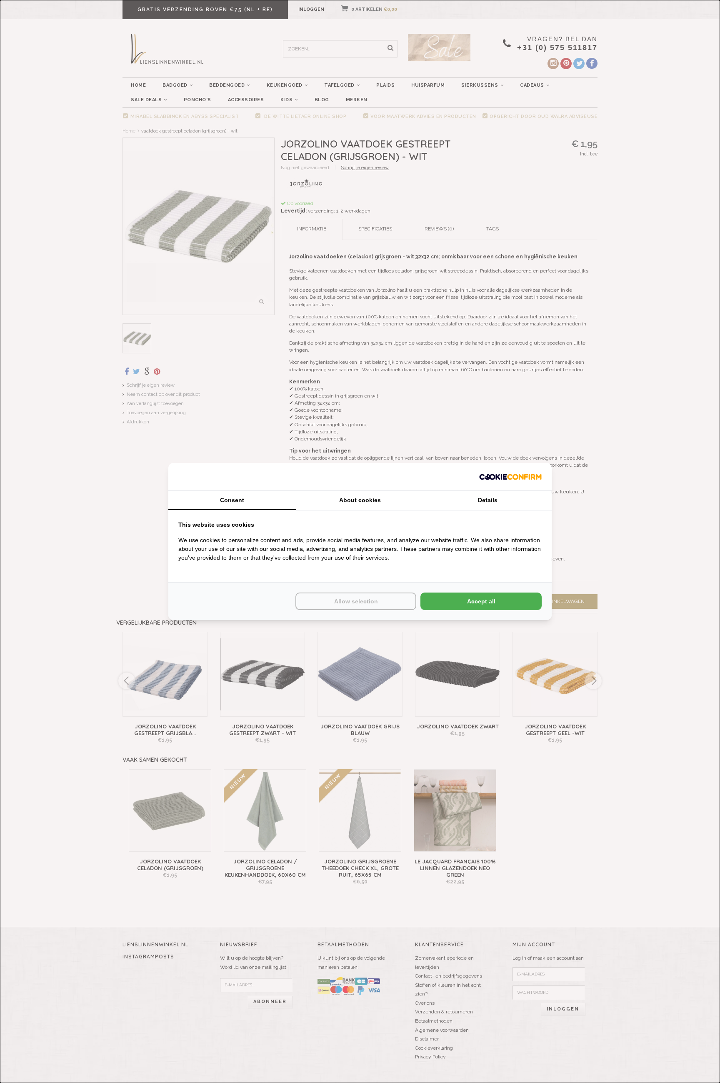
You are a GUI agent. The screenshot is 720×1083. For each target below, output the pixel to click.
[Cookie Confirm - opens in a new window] (510, 476)
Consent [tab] (232, 500)
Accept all (481, 601)
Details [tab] (488, 500)
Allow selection (356, 601)
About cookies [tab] (360, 500)
